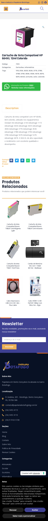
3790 (23, 74)
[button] (6, 9)
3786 (40, 71)
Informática (29, 67)
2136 (21, 71)
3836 (27, 74)
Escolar (5, 468)
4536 (32, 74)
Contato (5, 440)
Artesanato (6, 464)
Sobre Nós (6, 444)
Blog (4, 436)
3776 (35, 71)
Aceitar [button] (35, 510)
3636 (31, 71)
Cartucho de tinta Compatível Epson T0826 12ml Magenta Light (13, 227)
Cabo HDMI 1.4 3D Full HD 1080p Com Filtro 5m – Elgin (35, 303)
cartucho (29, 77)
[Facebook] (45, 2)
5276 (18, 77)
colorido (41, 77)
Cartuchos (20, 67)
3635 (26, 71)
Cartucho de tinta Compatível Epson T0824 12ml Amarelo (34, 226)
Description (12, 108)
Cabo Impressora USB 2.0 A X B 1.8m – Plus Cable (13, 303)
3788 (18, 74)
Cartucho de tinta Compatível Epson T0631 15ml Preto (13, 266)
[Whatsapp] (39, 2)
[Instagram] (42, 2)
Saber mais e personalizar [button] (24, 516)
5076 (42, 74)
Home (4, 432)
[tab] (24, 108)
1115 (17, 71)
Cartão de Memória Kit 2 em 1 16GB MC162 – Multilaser (35, 266)
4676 (37, 74)
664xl (22, 77)
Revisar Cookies (8, 452)
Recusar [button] (13, 510)
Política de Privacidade (11, 448)
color (35, 77)
